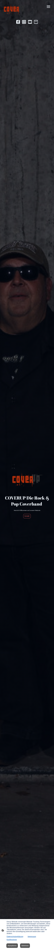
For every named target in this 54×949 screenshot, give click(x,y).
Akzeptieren (12, 946)
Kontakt (27, 516)
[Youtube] (30, 22)
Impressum (32, 937)
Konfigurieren (12, 940)
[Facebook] (18, 22)
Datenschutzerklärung (15, 937)
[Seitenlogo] (14, 9)
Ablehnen (25, 946)
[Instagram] (24, 22)
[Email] (36, 22)
